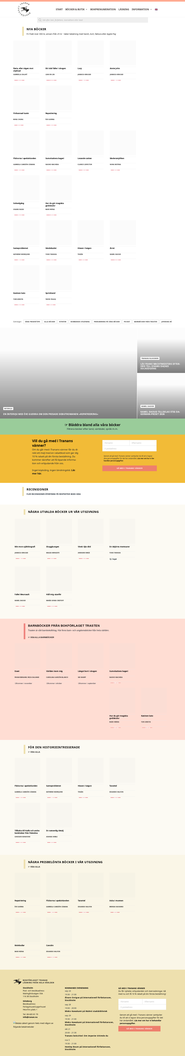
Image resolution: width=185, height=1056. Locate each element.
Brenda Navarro (116, 906)
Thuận (80, 254)
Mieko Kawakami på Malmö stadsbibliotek (86, 1011)
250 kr (51, 125)
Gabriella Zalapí (20, 74)
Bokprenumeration (103, 9)
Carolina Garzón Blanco (57, 677)
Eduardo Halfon (116, 792)
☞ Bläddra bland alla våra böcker (93, 424)
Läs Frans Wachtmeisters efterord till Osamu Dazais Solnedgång (160, 366)
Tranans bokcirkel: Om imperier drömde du (86, 1035)
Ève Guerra (50, 119)
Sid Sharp (82, 677)
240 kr (19, 80)
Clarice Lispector (85, 164)
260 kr (19, 170)
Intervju (8, 408)
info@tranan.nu (30, 1017)
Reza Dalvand (33, 677)
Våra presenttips (32, 322)
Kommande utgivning (80, 322)
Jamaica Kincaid (84, 74)
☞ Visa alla (34, 752)
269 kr (19, 260)
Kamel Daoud (115, 254)
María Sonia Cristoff (55, 601)
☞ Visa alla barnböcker (41, 637)
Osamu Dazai (18, 209)
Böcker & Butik (75, 9)
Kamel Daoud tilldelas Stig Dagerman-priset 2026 (160, 413)
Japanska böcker (168, 322)
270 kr (116, 260)
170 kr (51, 80)
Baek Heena (50, 209)
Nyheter (62, 322)
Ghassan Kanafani (22, 837)
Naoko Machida (52, 164)
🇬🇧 (156, 9)
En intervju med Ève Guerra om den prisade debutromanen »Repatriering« (50, 414)
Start (59, 9)
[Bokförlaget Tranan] (24, 9)
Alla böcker (49, 322)
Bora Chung (18, 119)
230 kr (84, 170)
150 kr (51, 170)
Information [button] (140, 9)
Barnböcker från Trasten (145, 322)
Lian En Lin (50, 74)
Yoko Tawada (51, 254)
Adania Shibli (51, 837)
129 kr (52, 957)
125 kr (51, 215)
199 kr (84, 80)
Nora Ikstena (115, 164)
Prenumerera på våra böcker (107, 322)
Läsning (124, 9)
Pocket (127, 322)
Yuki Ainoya (18, 299)
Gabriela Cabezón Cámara (24, 164)
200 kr (52, 606)
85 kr (18, 125)
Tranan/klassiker (150, 358)
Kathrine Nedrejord (21, 254)
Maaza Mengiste (52, 553)
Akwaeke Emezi (84, 553)
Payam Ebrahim (21, 677)
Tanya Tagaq (51, 299)
